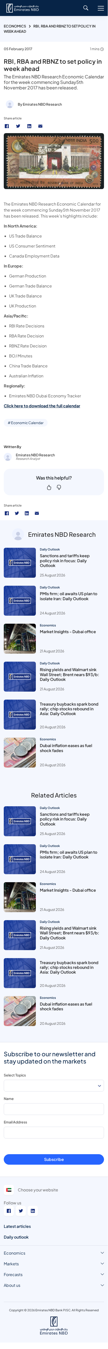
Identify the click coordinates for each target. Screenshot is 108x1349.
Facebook (7, 126)
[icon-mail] (37, 513)
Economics (15, 26)
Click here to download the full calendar (42, 405)
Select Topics (15, 1075)
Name (9, 1098)
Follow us (12, 1202)
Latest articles (17, 1226)
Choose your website (38, 1189)
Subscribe (54, 1159)
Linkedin (30, 126)
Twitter (18, 126)
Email (41, 126)
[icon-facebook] (7, 513)
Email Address (15, 1122)
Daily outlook (16, 1237)
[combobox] (54, 1085)
